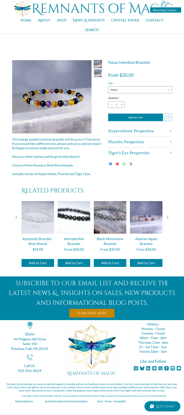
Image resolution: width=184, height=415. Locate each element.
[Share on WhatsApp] (124, 164)
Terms (100, 401)
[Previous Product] (16, 217)
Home (16, 47)
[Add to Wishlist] (168, 117)
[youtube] (179, 368)
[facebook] (166, 368)
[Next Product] (167, 217)
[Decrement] (111, 104)
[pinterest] (154, 368)
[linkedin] (148, 368)
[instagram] (173, 368)
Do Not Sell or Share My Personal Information (66, 401)
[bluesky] (142, 368)
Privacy (108, 401)
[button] (166, 2)
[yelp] (160, 368)
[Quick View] (38, 217)
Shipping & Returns (24, 401)
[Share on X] (131, 164)
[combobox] (140, 89)
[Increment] (122, 104)
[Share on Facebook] (110, 164)
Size (111, 83)
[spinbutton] (116, 104)
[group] (92, 234)
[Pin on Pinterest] (117, 164)
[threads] (136, 368)
